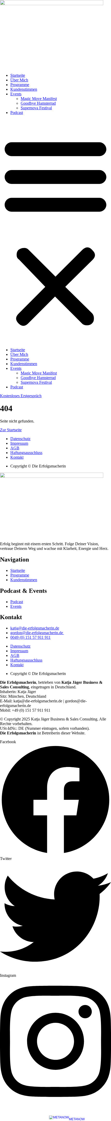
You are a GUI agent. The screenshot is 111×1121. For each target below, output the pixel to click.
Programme (19, 84)
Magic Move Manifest (39, 98)
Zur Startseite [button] (11, 430)
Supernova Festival (36, 108)
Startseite (17, 75)
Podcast (16, 112)
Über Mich (19, 80)
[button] (55, 231)
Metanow (77, 1119)
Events (15, 94)
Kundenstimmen (23, 89)
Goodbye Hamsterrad (38, 103)
